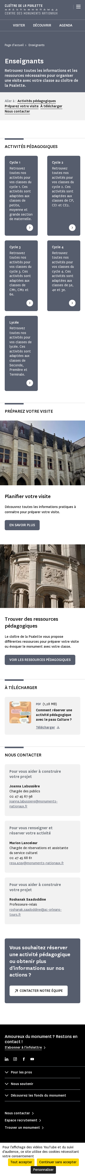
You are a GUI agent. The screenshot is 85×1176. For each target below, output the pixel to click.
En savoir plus (22, 525)
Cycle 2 (57, 163)
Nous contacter (17, 111)
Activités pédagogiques (36, 101)
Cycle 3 (15, 247)
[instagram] (15, 1059)
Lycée (14, 323)
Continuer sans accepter (57, 1162)
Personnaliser (43, 1169)
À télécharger (51, 106)
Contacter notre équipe (41, 991)
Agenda (65, 25)
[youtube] (32, 1059)
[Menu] (78, 6)
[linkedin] (6, 1059)
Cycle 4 (58, 247)
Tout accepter (21, 1162)
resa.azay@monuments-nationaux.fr (36, 863)
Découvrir (42, 25)
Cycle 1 (14, 163)
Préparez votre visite (21, 106)
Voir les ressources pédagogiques (40, 660)
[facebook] (24, 1059)
